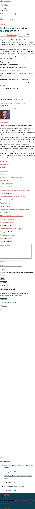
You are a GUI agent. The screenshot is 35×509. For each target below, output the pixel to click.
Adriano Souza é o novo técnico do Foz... (11, 177)
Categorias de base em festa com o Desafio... (13, 196)
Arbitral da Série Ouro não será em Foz (11, 216)
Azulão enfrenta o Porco (7, 235)
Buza (5, 4)
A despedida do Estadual (7, 222)
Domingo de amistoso (6, 184)
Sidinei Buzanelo (12, 35)
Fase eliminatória (5, 203)
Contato (6, 5)
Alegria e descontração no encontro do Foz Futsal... (15, 190)
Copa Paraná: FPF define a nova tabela (14, 486)
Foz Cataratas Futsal (6, 103)
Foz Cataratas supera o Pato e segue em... (12, 229)
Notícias (2, 24)
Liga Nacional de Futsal (18, 103)
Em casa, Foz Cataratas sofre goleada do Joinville (14, 209)
